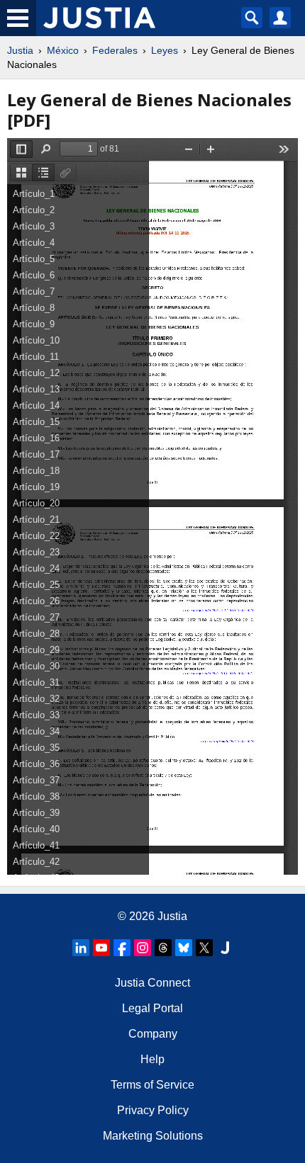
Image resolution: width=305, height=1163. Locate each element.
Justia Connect (152, 983)
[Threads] (163, 947)
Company (152, 1034)
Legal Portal (152, 1008)
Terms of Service (152, 1085)
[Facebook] (122, 947)
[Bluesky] (183, 947)
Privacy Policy (153, 1110)
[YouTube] (101, 947)
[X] (204, 947)
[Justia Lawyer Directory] (224, 947)
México (63, 50)
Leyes (164, 50)
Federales (115, 50)
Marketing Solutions (153, 1136)
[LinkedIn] (80, 947)
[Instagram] (142, 947)
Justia (20, 50)
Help (152, 1059)
